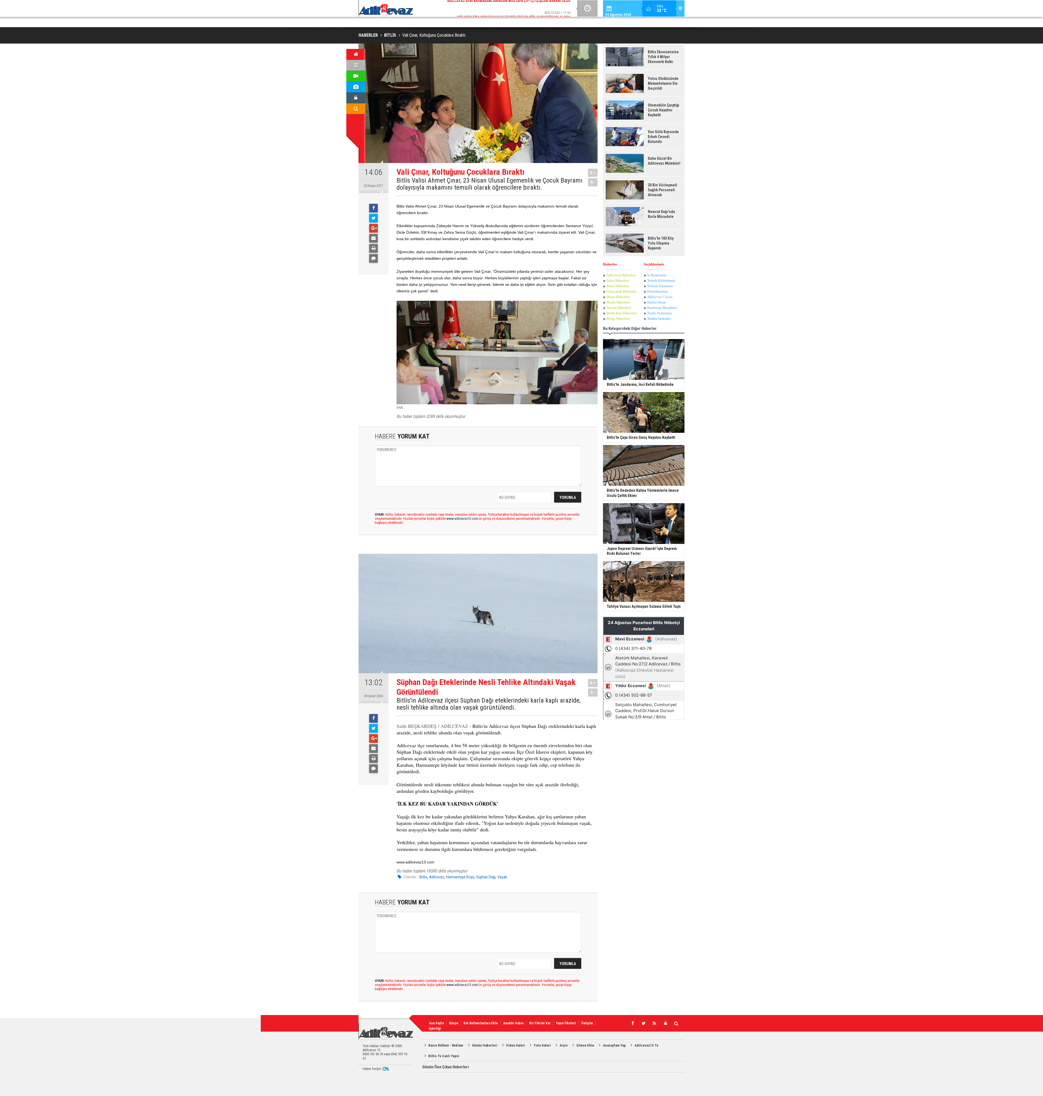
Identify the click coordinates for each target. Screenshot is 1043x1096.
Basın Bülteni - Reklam (445, 1045)
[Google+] (373, 228)
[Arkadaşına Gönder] (373, 238)
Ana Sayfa (436, 1023)
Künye (453, 1023)
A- (592, 182)
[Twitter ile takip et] (643, 1023)
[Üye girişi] (355, 97)
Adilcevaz (436, 877)
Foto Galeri (542, 1045)
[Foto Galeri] (355, 87)
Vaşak (502, 877)
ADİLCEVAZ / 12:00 (513, 8)
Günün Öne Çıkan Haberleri (445, 1066)
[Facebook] (373, 208)
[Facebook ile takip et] (632, 1023)
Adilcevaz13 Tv (646, 1045)
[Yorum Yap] (373, 258)
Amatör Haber (513, 1023)
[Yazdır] (373, 248)
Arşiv (564, 1045)
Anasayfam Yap (614, 1045)
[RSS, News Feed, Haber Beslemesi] (654, 1023)
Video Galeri (515, 1045)
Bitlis (423, 877)
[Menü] (355, 65)
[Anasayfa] (355, 54)
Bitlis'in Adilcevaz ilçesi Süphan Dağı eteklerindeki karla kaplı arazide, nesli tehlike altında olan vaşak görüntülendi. (488, 704)
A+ (593, 172)
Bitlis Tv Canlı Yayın (443, 1056)
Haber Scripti (372, 1069)
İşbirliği (435, 1028)
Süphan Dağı (485, 877)
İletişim (587, 1023)
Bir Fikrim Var (540, 1023)
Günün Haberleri (484, 1045)
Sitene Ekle (585, 1045)
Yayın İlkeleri (566, 1023)
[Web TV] (355, 76)
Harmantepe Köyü (460, 877)
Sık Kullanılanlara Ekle (480, 1023)
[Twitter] (373, 218)
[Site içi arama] (355, 108)
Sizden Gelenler (659, 319)
